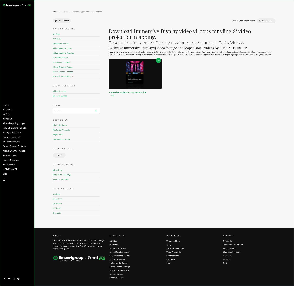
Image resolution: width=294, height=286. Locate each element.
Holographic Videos (61, 62)
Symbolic (57, 213)
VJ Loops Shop (173, 241)
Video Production (61, 179)
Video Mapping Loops (62, 48)
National (57, 208)
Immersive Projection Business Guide (127, 92)
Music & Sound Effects (63, 76)
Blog (168, 263)
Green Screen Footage (63, 72)
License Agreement (231, 252)
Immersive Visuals (61, 43)
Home (55, 12)
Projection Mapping (61, 175)
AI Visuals (57, 39)
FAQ (225, 263)
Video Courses (59, 91)
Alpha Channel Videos (62, 67)
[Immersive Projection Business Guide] (135, 74)
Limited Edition (60, 125)
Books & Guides (60, 96)
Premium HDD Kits (61, 139)
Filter (59, 155)
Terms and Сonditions (233, 245)
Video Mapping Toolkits (63, 53)
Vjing (168, 245)
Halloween (57, 199)
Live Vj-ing (57, 170)
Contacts (227, 256)
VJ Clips (56, 34)
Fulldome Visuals (60, 58)
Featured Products (61, 130)
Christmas (57, 203)
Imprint (226, 259)
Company (170, 259)
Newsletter (228, 241)
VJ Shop (64, 12)
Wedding (57, 194)
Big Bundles (58, 134)
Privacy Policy (229, 248)
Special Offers (172, 256)
